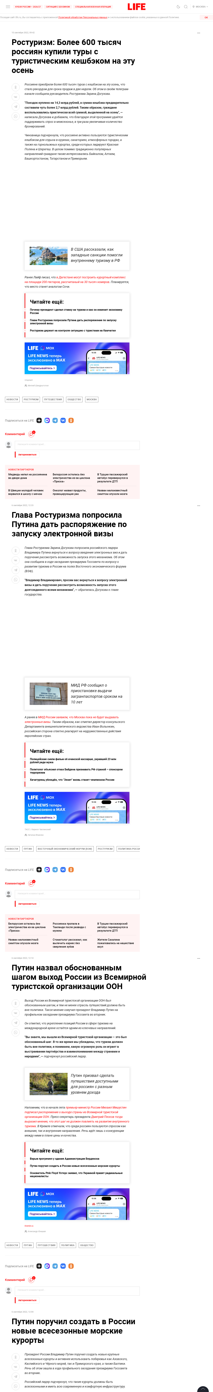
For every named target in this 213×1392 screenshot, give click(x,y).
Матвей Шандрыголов (38, 385)
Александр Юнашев (37, 1303)
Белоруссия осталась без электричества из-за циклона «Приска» (71, 478)
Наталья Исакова (35, 835)
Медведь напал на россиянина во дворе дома (27, 476)
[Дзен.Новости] (39, 420)
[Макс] (47, 420)
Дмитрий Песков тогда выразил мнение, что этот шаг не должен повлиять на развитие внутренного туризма (77, 1193)
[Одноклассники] (71, 420)
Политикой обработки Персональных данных (82, 17)
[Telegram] (55, 420)
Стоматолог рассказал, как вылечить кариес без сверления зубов (70, 943)
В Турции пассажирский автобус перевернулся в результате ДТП (112, 478)
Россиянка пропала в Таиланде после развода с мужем (69, 927)
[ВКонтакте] (63, 420)
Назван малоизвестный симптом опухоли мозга (112, 492)
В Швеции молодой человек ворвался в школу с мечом (26, 492)
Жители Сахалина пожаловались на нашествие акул (115, 943)
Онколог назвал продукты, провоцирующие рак (69, 492)
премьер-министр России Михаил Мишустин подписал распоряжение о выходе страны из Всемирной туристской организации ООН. (75, 1183)
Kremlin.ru (29, 1297)
